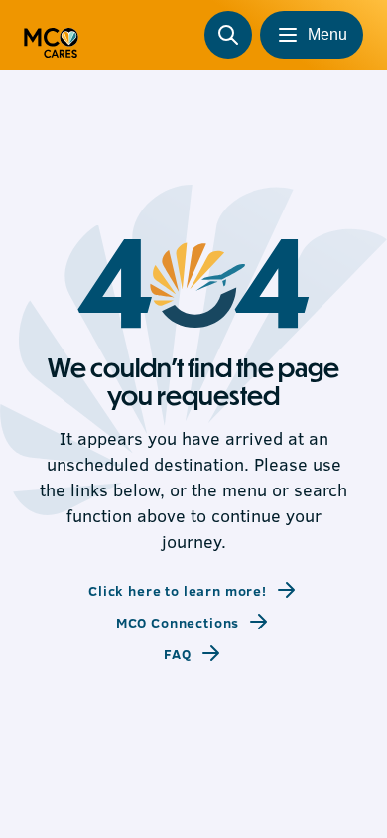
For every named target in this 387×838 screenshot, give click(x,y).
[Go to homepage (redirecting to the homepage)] (51, 35)
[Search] (228, 35)
